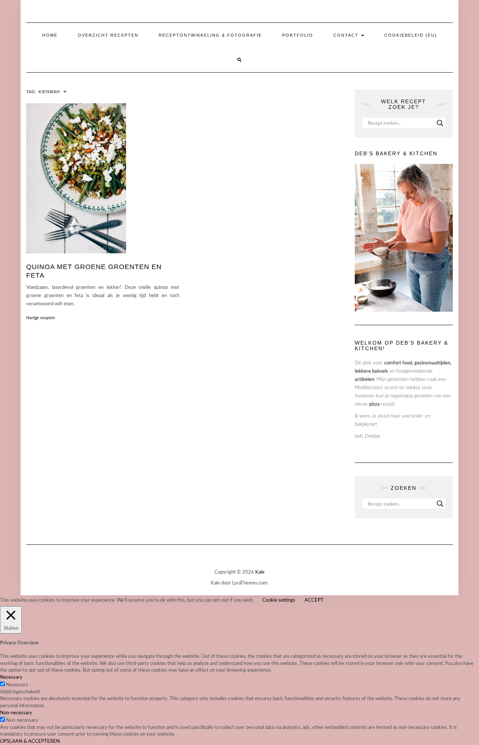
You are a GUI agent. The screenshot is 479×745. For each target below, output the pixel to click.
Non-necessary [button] (16, 713)
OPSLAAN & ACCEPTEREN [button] (30, 741)
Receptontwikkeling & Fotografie (210, 35)
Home (50, 35)
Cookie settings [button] (278, 600)
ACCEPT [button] (314, 600)
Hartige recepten (40, 318)
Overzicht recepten (108, 35)
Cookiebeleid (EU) (410, 35)
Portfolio (297, 35)
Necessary (17, 685)
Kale (260, 572)
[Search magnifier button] (440, 123)
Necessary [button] (11, 677)
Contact (346, 35)
